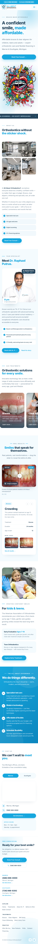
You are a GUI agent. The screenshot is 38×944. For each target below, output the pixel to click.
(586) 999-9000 (12, 810)
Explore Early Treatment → (14, 658)
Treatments (11, 907)
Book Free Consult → (19, 57)
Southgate (27, 775)
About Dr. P (20, 907)
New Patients (16, 928)
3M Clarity (22, 917)
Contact (29, 928)
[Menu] (34, 7)
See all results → (10, 551)
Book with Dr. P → (10, 350)
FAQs (24, 928)
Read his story (26, 350)
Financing (5, 931)
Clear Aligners (12, 917)
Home (4, 907)
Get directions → (19, 816)
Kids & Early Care (19, 920)
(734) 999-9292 (9, 891)
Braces (4, 917)
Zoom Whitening (7, 920)
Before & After (30, 907)
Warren (10, 775)
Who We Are (6, 928)
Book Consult (6, 909)
